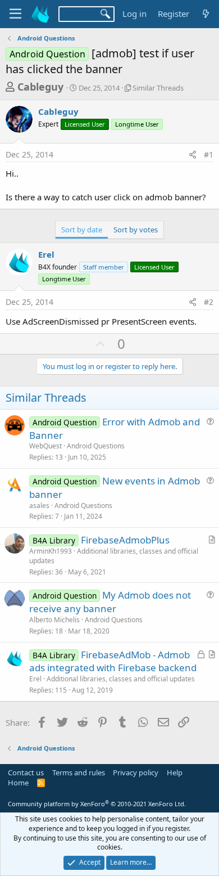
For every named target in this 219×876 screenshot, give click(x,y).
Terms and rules (78, 772)
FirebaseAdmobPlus (125, 539)
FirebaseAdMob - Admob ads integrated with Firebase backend (113, 661)
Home (18, 783)
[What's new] (206, 13)
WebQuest (45, 446)
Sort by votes (135, 229)
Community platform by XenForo (97, 803)
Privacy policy (135, 772)
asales (39, 505)
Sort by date (81, 229)
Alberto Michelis (54, 620)
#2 (208, 302)
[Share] (192, 154)
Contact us (26, 772)
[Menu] (15, 14)
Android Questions (96, 446)
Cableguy (40, 86)
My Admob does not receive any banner (110, 602)
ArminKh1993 (50, 551)
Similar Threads (158, 88)
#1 (208, 154)
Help (174, 772)
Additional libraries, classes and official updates (113, 555)
